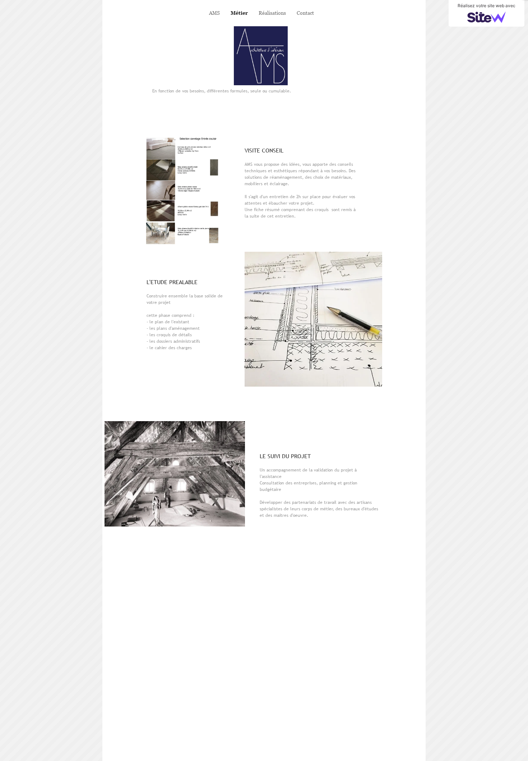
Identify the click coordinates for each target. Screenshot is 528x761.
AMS (214, 13)
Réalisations (272, 13)
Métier (239, 13)
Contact (305, 13)
